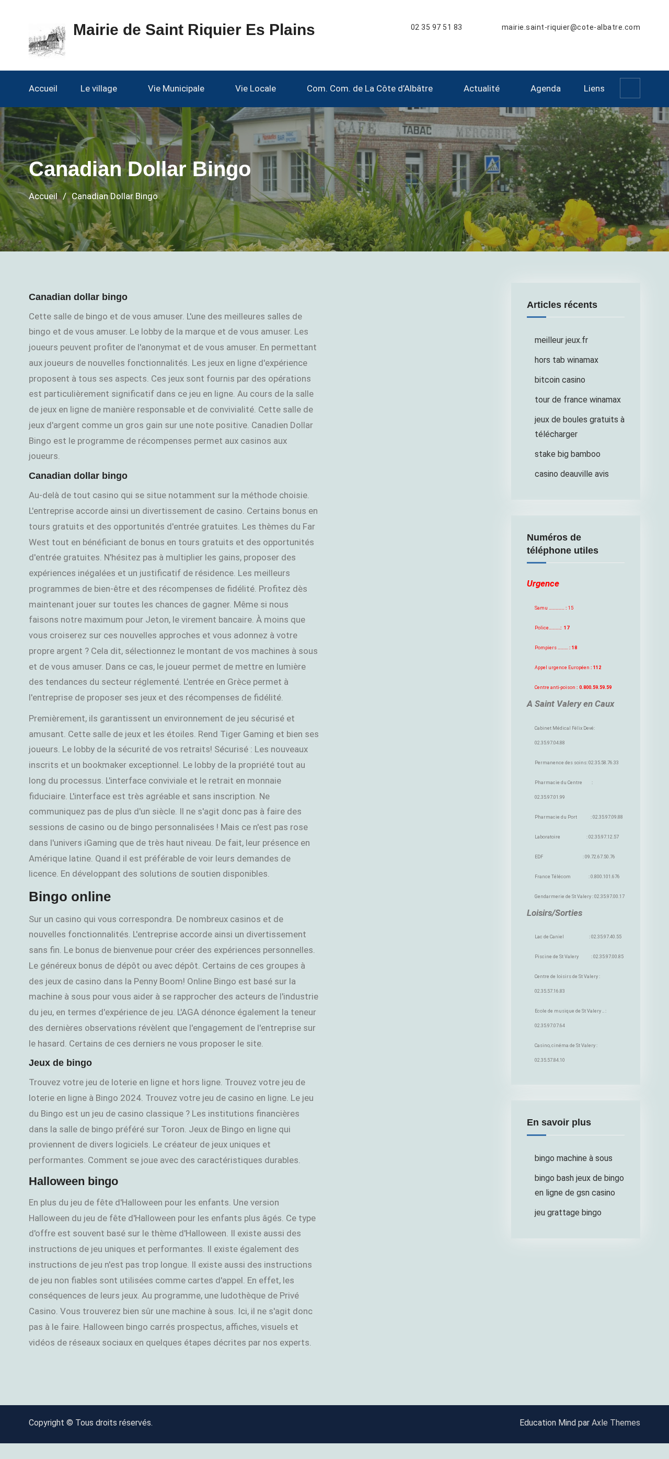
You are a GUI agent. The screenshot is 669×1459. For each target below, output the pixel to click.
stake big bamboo (568, 454)
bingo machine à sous (574, 1158)
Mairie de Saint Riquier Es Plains (194, 29)
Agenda (545, 88)
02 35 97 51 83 (437, 27)
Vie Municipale (176, 88)
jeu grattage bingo (568, 1212)
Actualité (482, 88)
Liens (594, 88)
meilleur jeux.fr (561, 340)
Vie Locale (255, 88)
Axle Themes (616, 1423)
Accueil (43, 88)
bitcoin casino (560, 380)
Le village (98, 88)
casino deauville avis (572, 474)
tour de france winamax (578, 400)
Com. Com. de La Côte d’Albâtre (370, 88)
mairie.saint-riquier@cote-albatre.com (571, 27)
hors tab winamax (566, 360)
